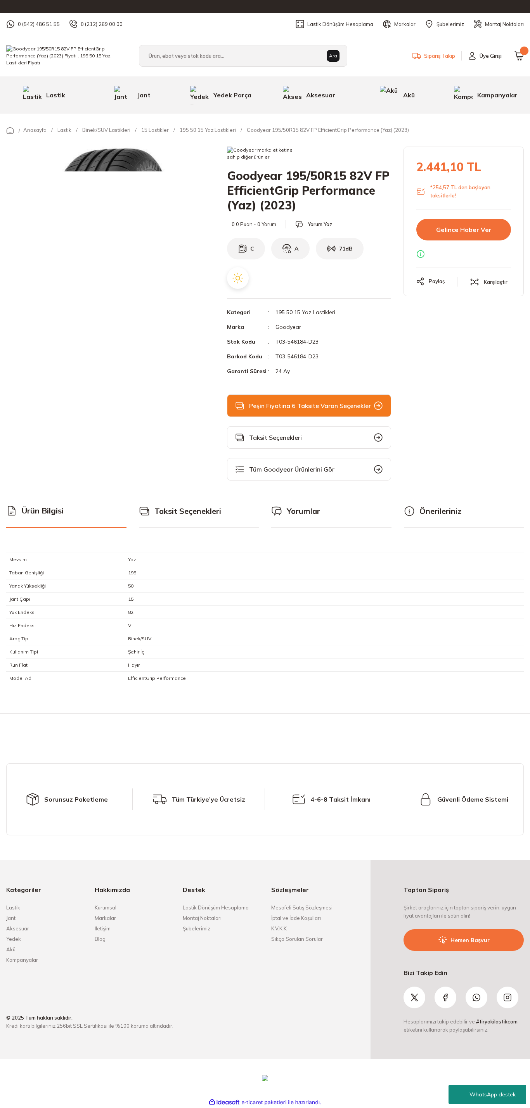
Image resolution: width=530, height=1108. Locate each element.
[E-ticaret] (264, 1102)
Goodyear (288, 326)
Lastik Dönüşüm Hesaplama (216, 907)
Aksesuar (17, 928)
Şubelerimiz (196, 928)
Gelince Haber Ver (464, 229)
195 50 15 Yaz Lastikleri (305, 312)
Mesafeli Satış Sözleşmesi (302, 907)
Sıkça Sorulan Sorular (297, 939)
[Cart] (519, 55)
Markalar (105, 918)
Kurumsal (105, 907)
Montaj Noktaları (202, 918)
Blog (100, 939)
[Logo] (66, 55)
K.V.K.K (279, 928)
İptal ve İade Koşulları (296, 918)
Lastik (13, 907)
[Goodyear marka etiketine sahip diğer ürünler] (260, 154)
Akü (11, 949)
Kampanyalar (22, 960)
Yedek (13, 939)
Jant (11, 918)
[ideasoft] (224, 1102)
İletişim (103, 928)
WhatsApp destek (492, 1094)
